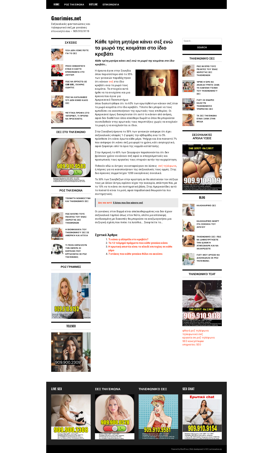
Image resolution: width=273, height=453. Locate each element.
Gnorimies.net (66, 18)
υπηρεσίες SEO (191, 344)
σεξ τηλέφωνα (167, 165)
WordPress (184, 448)
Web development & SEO (199, 448)
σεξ (111, 81)
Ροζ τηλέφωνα (74, 4)
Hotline (93, 4)
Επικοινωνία (111, 4)
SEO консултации (193, 341)
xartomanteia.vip (215, 448)
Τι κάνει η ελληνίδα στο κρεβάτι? (128, 239)
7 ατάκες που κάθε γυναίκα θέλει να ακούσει (135, 253)
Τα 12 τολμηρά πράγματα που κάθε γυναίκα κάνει (138, 242)
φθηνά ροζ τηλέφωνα (195, 330)
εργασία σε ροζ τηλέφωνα (198, 337)
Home (56, 4)
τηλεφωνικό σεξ (192, 334)
